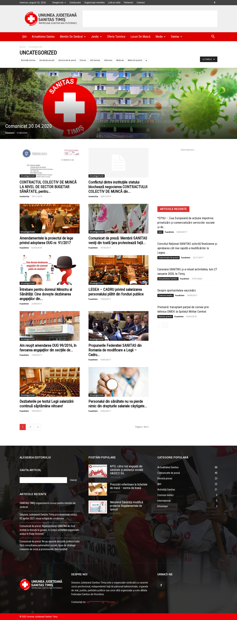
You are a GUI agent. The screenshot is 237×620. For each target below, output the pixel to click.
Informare (108, 60)
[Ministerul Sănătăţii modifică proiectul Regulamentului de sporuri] (98, 506)
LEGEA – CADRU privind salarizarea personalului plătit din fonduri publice (116, 291)
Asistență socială (46, 60)
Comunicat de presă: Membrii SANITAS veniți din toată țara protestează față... (118, 240)
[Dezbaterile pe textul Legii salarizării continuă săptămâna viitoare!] (50, 382)
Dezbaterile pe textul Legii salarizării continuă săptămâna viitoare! (47, 403)
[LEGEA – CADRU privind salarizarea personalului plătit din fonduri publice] (118, 270)
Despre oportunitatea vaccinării (176, 290)
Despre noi (57, 2)
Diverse (83, 60)
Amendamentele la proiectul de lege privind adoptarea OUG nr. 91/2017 (46, 240)
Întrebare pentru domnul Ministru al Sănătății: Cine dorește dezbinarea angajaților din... (46, 294)
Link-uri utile (114, 2)
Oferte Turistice (116, 36)
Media (159, 36)
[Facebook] (214, 2)
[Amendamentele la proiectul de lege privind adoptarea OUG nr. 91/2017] (50, 218)
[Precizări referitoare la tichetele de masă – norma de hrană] (98, 489)
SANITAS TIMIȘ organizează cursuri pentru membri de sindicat (48, 505)
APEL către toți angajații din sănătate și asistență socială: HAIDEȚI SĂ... (126, 470)
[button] (212, 37)
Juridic (95, 36)
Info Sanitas (95, 60)
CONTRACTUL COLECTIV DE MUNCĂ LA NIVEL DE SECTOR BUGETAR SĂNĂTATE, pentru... (48, 187)
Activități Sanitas (28, 60)
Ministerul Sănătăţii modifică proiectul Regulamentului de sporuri (126, 505)
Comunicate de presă (67, 60)
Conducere (75, 2)
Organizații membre (94, 2)
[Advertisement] (150, 18)
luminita (24, 196)
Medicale (120, 60)
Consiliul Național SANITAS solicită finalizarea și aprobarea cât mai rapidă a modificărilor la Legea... (187, 248)
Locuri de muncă (140, 36)
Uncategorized (28, 176)
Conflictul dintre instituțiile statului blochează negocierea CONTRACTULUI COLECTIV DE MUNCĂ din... (118, 187)
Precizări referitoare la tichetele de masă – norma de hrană (128, 486)
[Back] (38, 427)
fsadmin (9, 132)
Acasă (22, 47)
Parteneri (128, 2)
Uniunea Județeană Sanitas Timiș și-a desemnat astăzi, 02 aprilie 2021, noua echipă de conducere (48, 516)
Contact (141, 2)
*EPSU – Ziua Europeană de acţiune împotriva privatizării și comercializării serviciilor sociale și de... (186, 222)
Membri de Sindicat (71, 36)
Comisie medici (165, 295)
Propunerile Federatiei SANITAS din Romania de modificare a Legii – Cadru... (115, 350)
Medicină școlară (135, 60)
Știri (24, 36)
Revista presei (165, 316)
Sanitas (175, 36)
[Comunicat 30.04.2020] (118, 103)
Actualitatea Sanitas (43, 36)
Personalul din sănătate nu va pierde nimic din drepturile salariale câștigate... (118, 403)
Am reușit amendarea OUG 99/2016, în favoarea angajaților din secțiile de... (48, 347)
